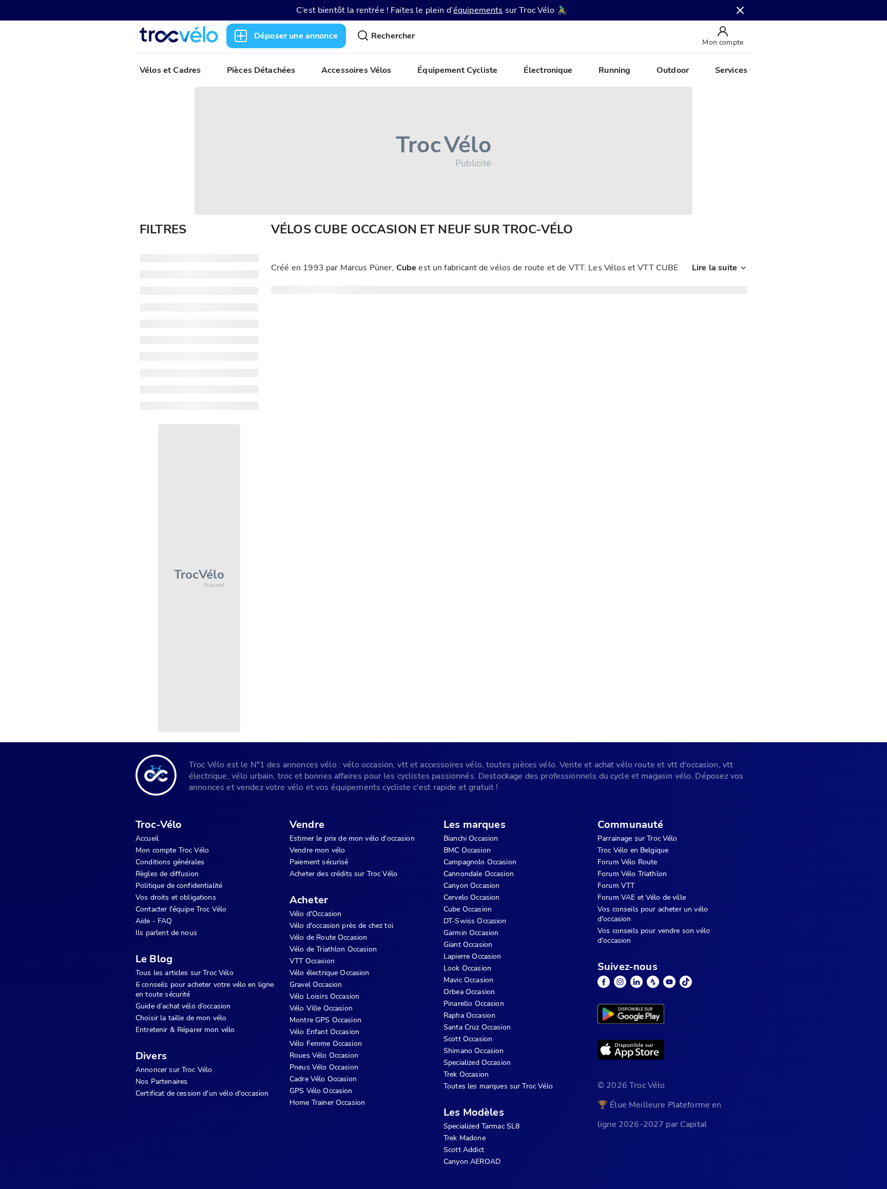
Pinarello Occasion (474, 1003)
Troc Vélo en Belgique (632, 850)
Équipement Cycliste (457, 70)
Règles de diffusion (167, 874)
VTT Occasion (312, 961)
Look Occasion (467, 968)
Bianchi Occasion (471, 838)
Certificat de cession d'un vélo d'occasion (202, 1093)
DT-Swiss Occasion (475, 921)
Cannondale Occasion (479, 874)
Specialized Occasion (477, 1062)
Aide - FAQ (154, 921)
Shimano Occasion (474, 1051)
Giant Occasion (468, 944)
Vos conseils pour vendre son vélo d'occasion (653, 935)
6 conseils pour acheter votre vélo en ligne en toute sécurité (205, 989)
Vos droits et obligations (176, 897)
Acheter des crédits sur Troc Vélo (343, 874)
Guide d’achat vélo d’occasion (183, 1006)
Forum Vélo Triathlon (632, 874)
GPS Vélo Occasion (321, 1091)
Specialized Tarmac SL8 (481, 1126)
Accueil (147, 838)
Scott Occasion (468, 1039)
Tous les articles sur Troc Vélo (185, 973)
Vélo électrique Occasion (330, 973)
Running (614, 70)
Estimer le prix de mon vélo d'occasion (352, 838)
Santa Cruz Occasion (477, 1027)
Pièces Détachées (261, 70)
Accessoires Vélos (356, 70)
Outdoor (673, 70)
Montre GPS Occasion (325, 1020)
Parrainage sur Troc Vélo (637, 838)
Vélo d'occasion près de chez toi (341, 925)
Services (731, 70)
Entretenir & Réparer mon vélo (185, 1030)
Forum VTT (615, 885)
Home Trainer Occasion (327, 1102)
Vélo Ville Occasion (321, 1008)
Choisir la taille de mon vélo (181, 1018)
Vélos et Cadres (170, 70)
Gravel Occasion (316, 984)
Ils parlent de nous (166, 933)
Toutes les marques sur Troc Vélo (498, 1086)
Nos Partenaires (161, 1081)
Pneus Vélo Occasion (324, 1067)
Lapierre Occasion (473, 956)
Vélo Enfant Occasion (324, 1032)
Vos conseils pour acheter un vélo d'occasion (652, 914)
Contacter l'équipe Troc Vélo (181, 909)
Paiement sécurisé (319, 862)
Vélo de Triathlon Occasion (333, 949)
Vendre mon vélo (317, 850)
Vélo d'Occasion (315, 914)
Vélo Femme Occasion (326, 1043)
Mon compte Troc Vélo (172, 850)
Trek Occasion (466, 1074)
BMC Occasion (467, 850)
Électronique (548, 70)
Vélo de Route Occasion (328, 937)
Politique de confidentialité (179, 885)
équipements (478, 10)
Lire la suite (714, 267)
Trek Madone (465, 1138)
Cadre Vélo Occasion (323, 1079)
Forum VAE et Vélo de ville (641, 897)
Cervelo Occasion (471, 897)
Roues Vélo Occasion (324, 1055)
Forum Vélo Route (627, 862)
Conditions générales (170, 862)
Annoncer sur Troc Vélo (174, 1070)
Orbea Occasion (469, 992)
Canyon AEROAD (472, 1161)
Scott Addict (464, 1150)
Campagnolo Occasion (480, 862)
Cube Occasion (468, 909)
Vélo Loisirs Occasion (324, 996)
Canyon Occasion (471, 885)
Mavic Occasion (468, 980)
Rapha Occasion (469, 1015)
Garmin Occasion (471, 933)
